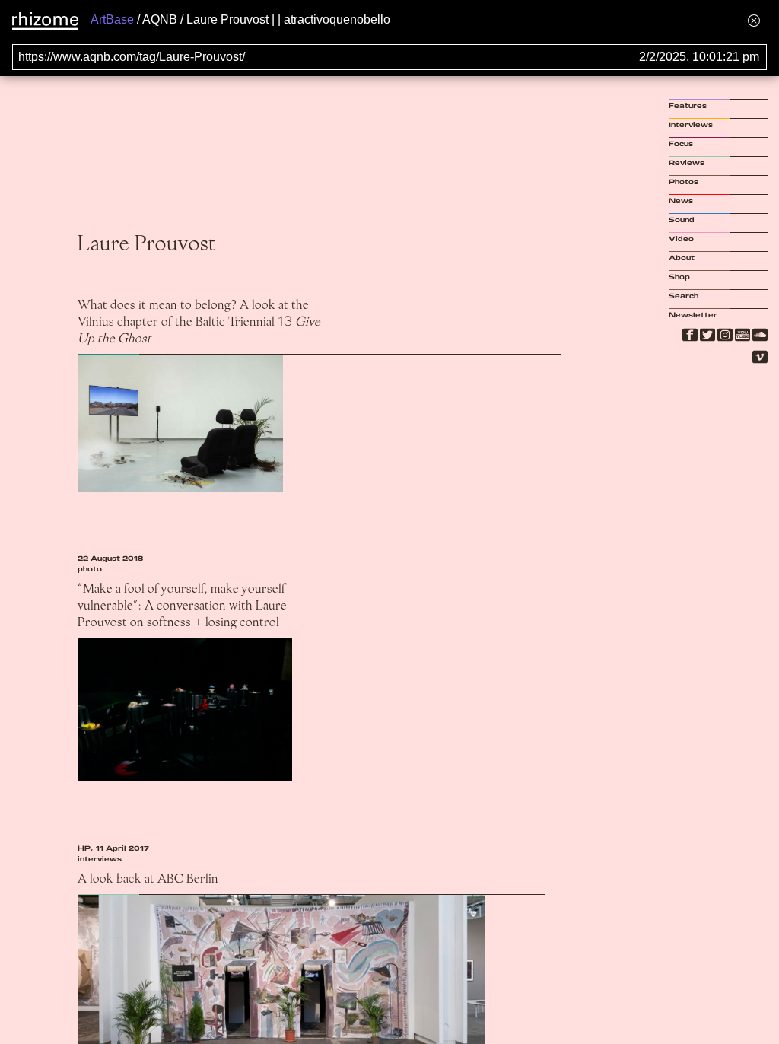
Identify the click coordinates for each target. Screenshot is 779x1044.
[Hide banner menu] (754, 20)
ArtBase (112, 19)
